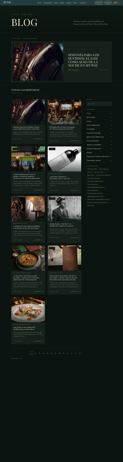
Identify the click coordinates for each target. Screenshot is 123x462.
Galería (68, 3)
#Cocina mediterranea (93, 190)
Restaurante (47, 3)
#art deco (90, 172)
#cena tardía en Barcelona (94, 178)
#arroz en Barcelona (104, 169)
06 (51, 353)
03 (39, 353)
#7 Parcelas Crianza (92, 169)
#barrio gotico (91, 175)
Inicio (39, 3)
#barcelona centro (98, 172)
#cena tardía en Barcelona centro (95, 181)
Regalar (108, 3)
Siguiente (15, 358)
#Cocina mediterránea (93, 184)
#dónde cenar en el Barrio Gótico (96, 196)
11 (71, 353)
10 (67, 353)
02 (35, 353)
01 (31, 353)
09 (63, 353)
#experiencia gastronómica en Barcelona (97, 202)
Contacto (83, 3)
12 (75, 353)
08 (59, 353)
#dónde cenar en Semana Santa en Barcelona (98, 199)
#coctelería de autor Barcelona (95, 193)
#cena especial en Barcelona (104, 175)
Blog (75, 3)
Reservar (99, 3)
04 (43, 353)
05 (47, 353)
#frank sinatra (91, 205)
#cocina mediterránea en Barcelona (96, 187)
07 (55, 353)
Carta (56, 3)
